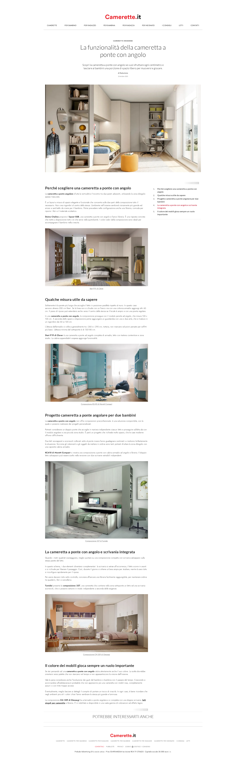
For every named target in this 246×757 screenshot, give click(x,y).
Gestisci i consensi (142, 746)
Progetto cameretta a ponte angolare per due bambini (177, 200)
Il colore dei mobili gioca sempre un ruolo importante (176, 213)
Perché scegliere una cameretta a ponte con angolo (177, 190)
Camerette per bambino (77, 741)
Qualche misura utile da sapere (171, 195)
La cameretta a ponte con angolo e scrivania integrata (177, 206)
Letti (188, 741)
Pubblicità (110, 746)
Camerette (60, 741)
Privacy (120, 746)
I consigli (180, 741)
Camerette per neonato (164, 741)
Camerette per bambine (120, 741)
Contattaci (99, 746)
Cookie (128, 746)
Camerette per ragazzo (99, 741)
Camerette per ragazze (142, 741)
